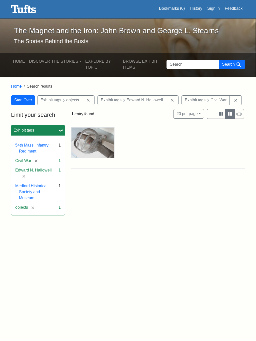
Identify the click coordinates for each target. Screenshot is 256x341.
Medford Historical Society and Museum (31, 192)
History (196, 8)
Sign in (213, 8)
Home (19, 61)
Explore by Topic (98, 64)
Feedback (233, 8)
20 (187, 113)
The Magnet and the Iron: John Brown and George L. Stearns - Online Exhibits (23, 9)
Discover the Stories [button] (53, 61)
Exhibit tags (24, 130)
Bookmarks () (172, 8)
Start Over (23, 100)
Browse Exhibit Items (140, 64)
